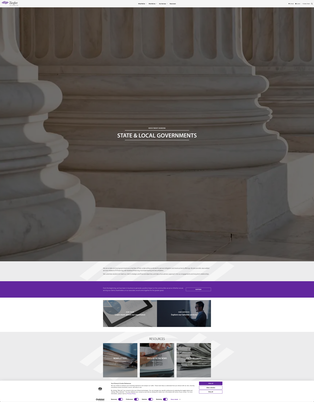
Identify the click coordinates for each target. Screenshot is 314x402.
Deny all (210, 391)
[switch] (136, 399)
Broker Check (306, 3)
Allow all (210, 383)
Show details (174, 399)
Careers (298, 3)
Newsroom (173, 3)
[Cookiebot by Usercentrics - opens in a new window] (100, 400)
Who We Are (152, 3)
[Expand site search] (312, 4)
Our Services (162, 3)
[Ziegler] (10, 3)
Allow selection (210, 387)
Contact (292, 3)
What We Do (141, 3)
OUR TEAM (198, 289)
